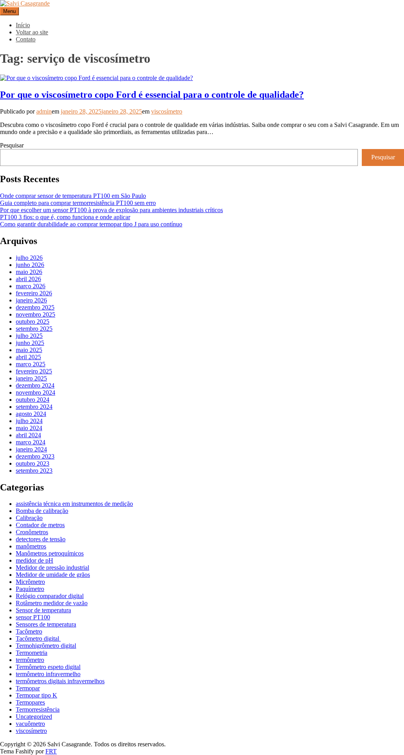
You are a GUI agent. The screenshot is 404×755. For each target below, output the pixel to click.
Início (23, 25)
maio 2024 (29, 428)
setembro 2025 (34, 328)
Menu (9, 11)
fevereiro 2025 (34, 371)
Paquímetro (30, 588)
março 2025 (30, 364)
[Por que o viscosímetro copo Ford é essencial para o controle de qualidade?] (96, 78)
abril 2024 (28, 435)
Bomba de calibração (42, 510)
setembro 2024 (34, 406)
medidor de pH (34, 560)
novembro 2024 (35, 392)
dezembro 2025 (35, 307)
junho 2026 (30, 264)
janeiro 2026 (31, 300)
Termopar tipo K (36, 695)
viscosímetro (166, 111)
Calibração (29, 518)
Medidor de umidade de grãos (53, 574)
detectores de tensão (40, 539)
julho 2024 (29, 421)
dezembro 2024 (35, 385)
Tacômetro (29, 631)
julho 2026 (29, 257)
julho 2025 (29, 335)
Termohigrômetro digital (46, 645)
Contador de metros (40, 525)
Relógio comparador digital (50, 596)
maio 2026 (29, 271)
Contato (26, 39)
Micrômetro (30, 581)
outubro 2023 (32, 463)
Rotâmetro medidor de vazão (52, 603)
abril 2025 (28, 357)
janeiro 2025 (31, 378)
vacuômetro (30, 723)
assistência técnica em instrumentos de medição (74, 503)
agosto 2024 (31, 413)
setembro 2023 (34, 470)
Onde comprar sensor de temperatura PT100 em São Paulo (73, 195)
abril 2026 (28, 279)
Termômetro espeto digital (48, 667)
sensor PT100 (33, 617)
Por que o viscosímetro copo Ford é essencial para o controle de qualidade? (152, 94)
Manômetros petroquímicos (50, 553)
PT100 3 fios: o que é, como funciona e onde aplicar (65, 217)
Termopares (30, 702)
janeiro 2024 (31, 449)
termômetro (30, 659)
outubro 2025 (32, 321)
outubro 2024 (32, 399)
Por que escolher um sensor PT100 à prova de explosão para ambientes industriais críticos (111, 210)
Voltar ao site (32, 32)
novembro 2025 (35, 314)
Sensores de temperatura (46, 624)
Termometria (31, 652)
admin (44, 111)
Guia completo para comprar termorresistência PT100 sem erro (78, 202)
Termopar (28, 688)
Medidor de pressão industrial (52, 567)
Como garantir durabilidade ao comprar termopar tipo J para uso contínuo (91, 224)
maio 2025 (29, 350)
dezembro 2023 (35, 456)
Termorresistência (38, 709)
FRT (51, 751)
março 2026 (30, 286)
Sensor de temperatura (43, 610)
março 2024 (30, 442)
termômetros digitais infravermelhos (60, 681)
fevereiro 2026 (34, 293)
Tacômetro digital (38, 638)
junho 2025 (30, 342)
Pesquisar (12, 145)
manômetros (31, 546)
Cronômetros (32, 532)
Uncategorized (34, 716)
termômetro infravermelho (48, 674)
